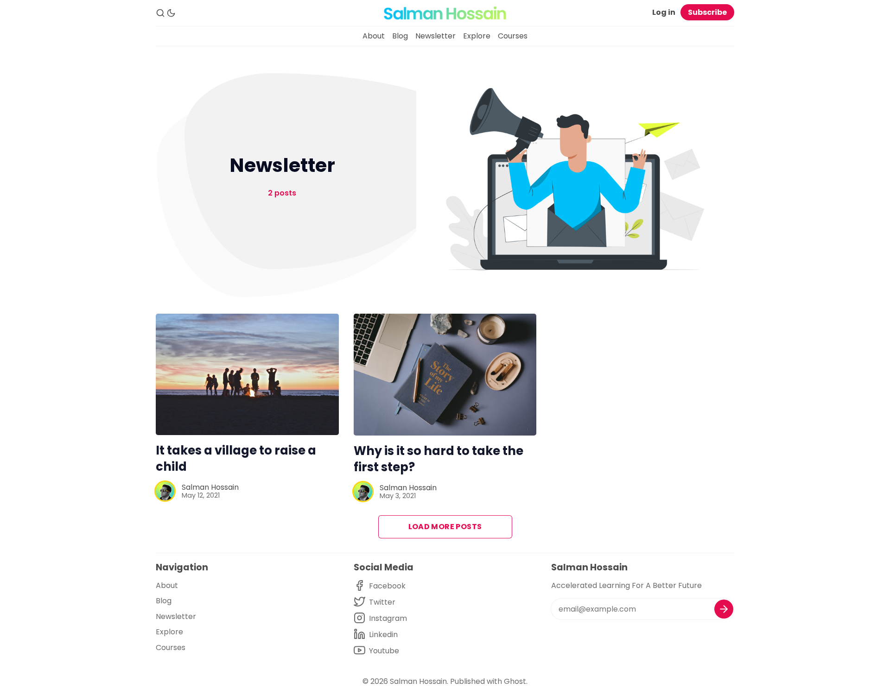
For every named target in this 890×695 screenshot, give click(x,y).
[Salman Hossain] (165, 491)
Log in (663, 12)
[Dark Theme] (171, 13)
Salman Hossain (210, 487)
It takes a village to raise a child (236, 458)
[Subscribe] (723, 609)
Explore (476, 36)
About (373, 36)
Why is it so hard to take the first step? (438, 458)
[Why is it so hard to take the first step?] (445, 375)
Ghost (515, 681)
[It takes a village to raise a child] (247, 374)
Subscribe (707, 12)
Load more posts (445, 526)
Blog (400, 36)
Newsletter (435, 36)
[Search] (160, 13)
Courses (513, 36)
